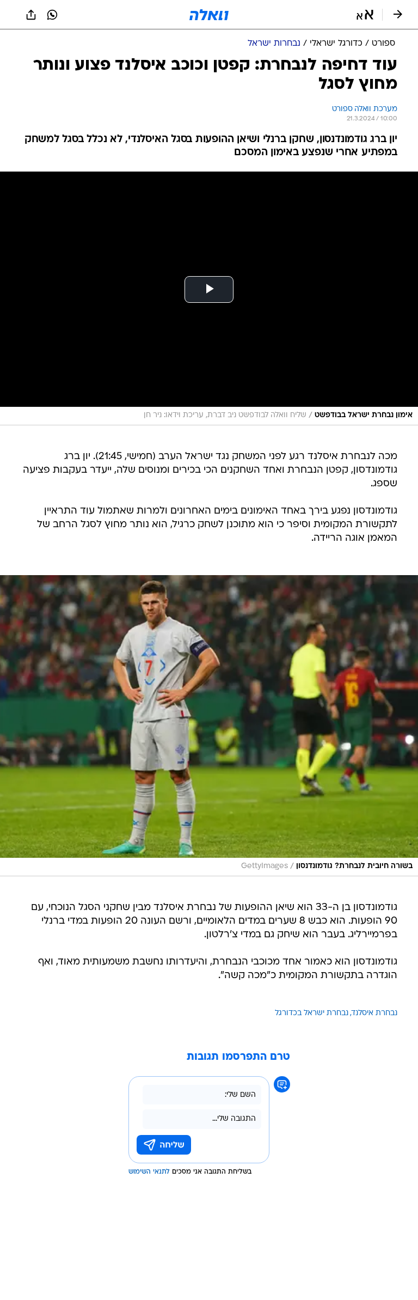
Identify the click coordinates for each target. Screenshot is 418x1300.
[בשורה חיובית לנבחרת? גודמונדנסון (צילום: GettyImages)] (209, 725)
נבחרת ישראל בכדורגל (311, 1013)
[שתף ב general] (31, 15)
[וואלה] (209, 14)
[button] (364, 15)
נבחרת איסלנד (374, 1013)
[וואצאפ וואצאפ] (52, 14)
